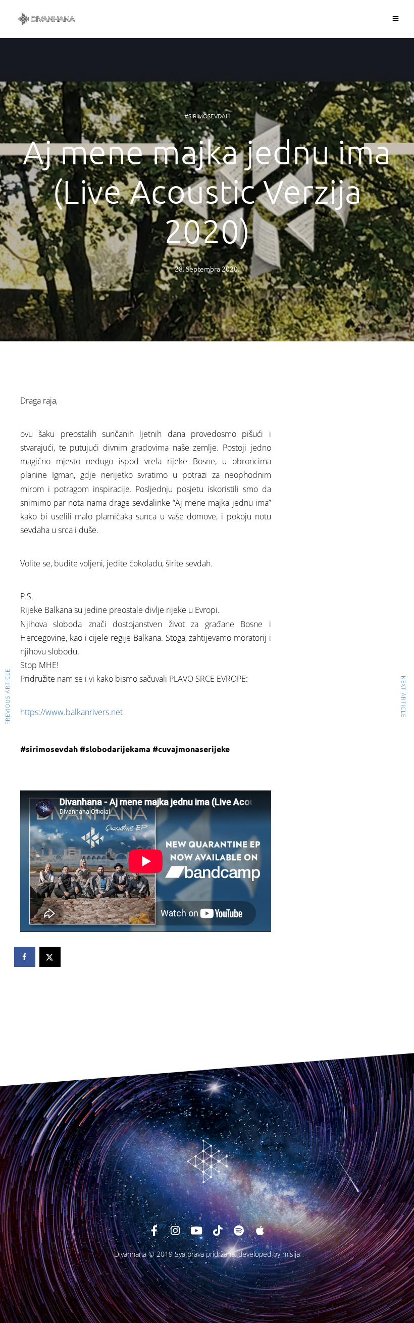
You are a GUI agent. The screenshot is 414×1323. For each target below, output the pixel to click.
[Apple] (260, 1230)
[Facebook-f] (154, 1230)
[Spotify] (238, 1230)
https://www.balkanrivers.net (71, 712)
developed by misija (269, 1254)
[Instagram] (175, 1230)
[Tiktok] (217, 1230)
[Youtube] (196, 1230)
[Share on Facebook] (25, 957)
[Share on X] (50, 957)
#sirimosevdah (207, 116)
